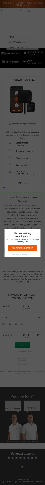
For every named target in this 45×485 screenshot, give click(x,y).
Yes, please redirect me (22, 248)
